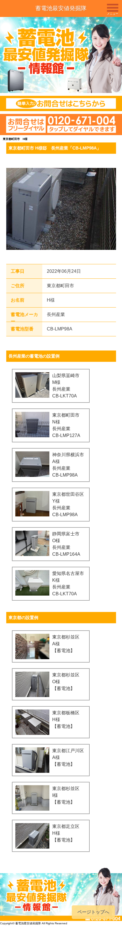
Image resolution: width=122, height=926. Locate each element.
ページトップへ (93, 912)
